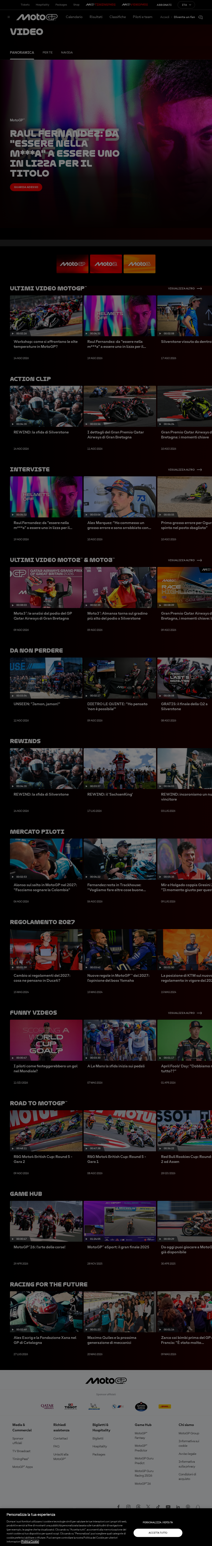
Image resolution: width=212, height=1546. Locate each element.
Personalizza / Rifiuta (158, 1522)
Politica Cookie (30, 1541)
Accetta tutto (158, 1532)
